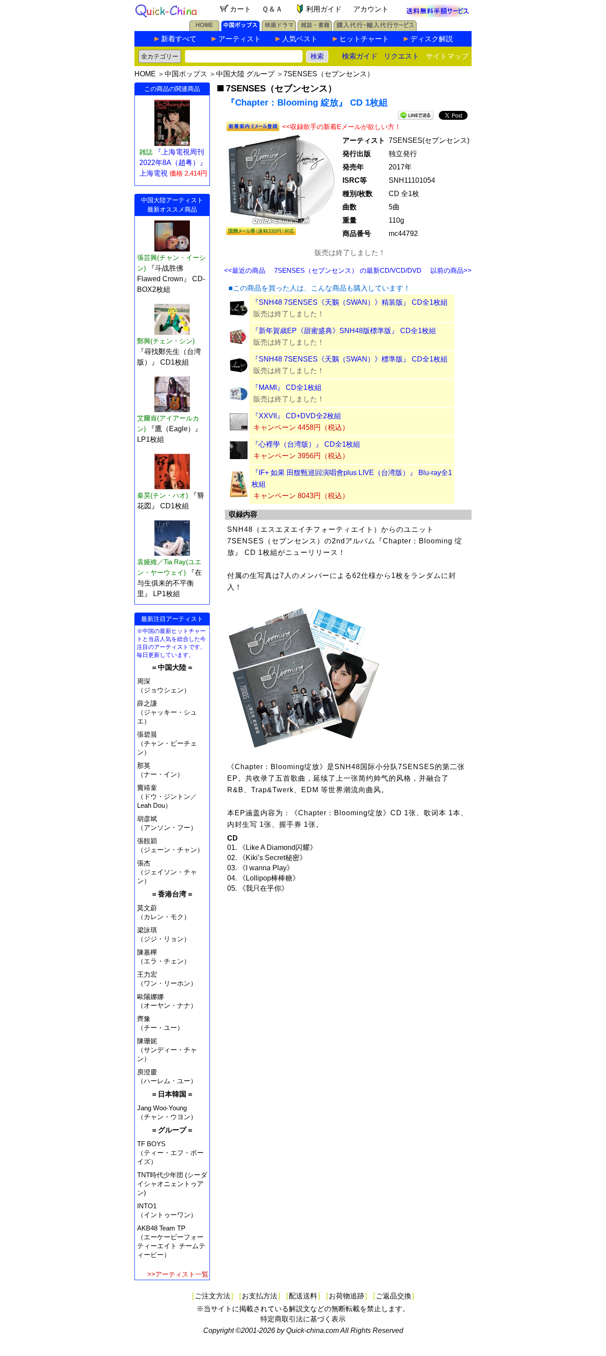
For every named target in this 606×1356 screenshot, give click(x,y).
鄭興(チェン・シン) (166, 341)
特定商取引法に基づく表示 (303, 1319)
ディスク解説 (431, 39)
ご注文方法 (212, 1296)
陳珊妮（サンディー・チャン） (167, 1049)
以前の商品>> (451, 270)
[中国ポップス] (240, 28)
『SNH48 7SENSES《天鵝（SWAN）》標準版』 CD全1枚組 (350, 359)
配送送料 (303, 1296)
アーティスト (239, 39)
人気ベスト (300, 39)
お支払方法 (259, 1296)
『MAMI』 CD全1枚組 (287, 387)
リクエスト (401, 56)
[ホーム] (204, 28)
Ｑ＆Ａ (272, 9)
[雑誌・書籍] (315, 28)
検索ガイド (360, 56)
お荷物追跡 (346, 1296)
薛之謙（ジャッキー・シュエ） (167, 712)
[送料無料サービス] (438, 15)
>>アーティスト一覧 (178, 1274)
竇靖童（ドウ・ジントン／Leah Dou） (167, 796)
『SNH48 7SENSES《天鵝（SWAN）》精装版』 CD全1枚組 (350, 302)
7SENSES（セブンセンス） (328, 74)
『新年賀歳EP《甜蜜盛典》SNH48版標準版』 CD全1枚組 (344, 330)
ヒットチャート (364, 39)
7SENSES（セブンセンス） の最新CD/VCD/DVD (347, 270)
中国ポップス (186, 74)
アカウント (371, 9)
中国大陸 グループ (245, 74)
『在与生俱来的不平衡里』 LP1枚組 (169, 583)
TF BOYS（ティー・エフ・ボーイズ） (170, 1152)
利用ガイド (324, 9)
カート (240, 9)
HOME (145, 74)
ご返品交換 (393, 1296)
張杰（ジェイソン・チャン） (167, 871)
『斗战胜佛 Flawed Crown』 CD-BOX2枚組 (171, 278)
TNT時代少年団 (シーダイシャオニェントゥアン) (172, 1183)
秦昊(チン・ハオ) (162, 495)
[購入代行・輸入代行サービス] (375, 28)
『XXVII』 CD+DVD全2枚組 (296, 416)
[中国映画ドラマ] (279, 28)
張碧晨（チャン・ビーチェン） (167, 743)
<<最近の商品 (244, 270)
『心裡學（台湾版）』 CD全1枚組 (306, 444)
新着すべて (179, 39)
